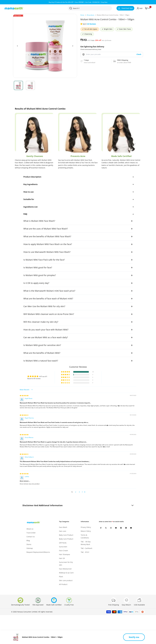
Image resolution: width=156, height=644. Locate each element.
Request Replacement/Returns (38, 552)
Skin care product (66, 580)
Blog (28, 540)
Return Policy (86, 531)
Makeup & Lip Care (66, 573)
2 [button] (75, 492)
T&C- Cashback (86, 548)
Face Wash (63, 527)
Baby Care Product (66, 535)
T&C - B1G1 (85, 552)
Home (82, 15)
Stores (28, 544)
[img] (24, 396)
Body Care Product (66, 539)
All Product (63, 584)
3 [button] (79, 492)
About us (29, 529)
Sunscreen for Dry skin (66, 563)
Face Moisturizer (65, 569)
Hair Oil (62, 558)
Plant (61, 576)
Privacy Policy (86, 527)
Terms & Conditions (85, 536)
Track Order (31, 533)
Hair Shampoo (64, 554)
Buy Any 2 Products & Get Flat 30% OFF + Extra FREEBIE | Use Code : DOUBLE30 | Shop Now (78, 2)
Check (138, 54)
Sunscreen (63, 547)
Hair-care (62, 531)
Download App (127, 8)
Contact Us (30, 537)
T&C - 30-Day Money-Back (86, 543)
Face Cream (63, 550)
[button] (81, 24)
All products (90, 15)
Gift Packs (62, 543)
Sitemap (29, 548)
